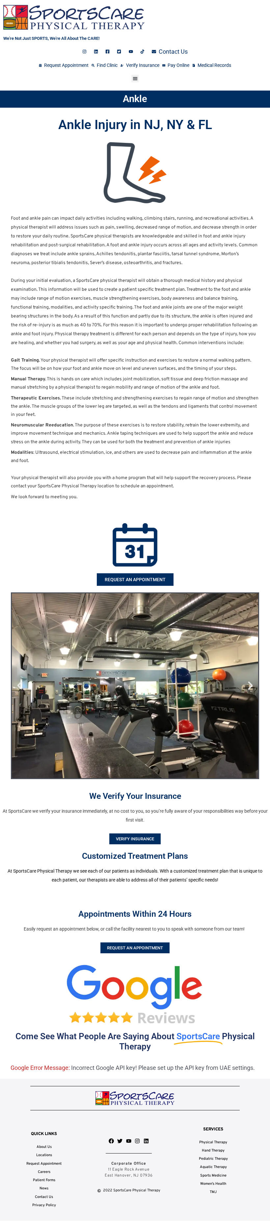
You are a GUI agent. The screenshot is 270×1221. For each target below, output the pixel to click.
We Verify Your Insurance (135, 796)
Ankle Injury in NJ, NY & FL (135, 124)
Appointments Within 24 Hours (135, 914)
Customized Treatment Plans (135, 856)
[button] (135, 78)
